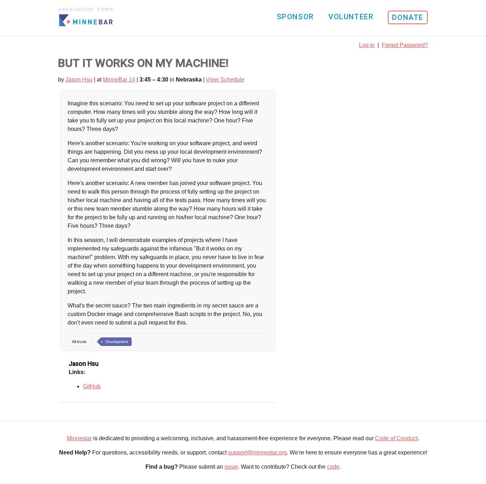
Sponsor (295, 16)
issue (231, 467)
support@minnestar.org (257, 452)
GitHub (92, 386)
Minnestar (79, 438)
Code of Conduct (396, 438)
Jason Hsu (79, 80)
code (333, 467)
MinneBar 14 (119, 80)
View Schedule (225, 80)
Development (116, 342)
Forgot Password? (405, 45)
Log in (367, 45)
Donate (407, 17)
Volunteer (350, 16)
